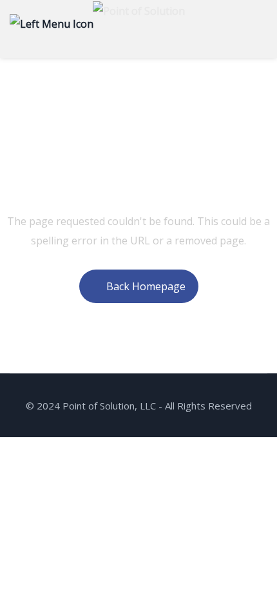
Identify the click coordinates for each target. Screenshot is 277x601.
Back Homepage (146, 286)
